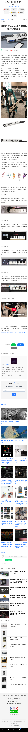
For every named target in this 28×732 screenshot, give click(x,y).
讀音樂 (2, 20)
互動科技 (21, 12)
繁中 (13, 4)
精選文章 (7, 9)
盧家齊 (6, 50)
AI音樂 (14, 15)
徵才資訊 (17, 695)
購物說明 (23, 695)
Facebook (20, 344)
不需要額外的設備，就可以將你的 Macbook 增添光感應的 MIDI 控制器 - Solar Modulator (18, 581)
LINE (13, 344)
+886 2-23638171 (14, 701)
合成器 (7, 12)
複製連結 (14, 348)
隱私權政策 (11, 725)
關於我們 (4, 695)
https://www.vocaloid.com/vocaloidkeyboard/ (13, 332)
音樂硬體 (22, 9)
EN (16, 4)
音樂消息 (14, 12)
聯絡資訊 (10, 695)
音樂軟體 (14, 9)
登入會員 (8, 560)
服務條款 (17, 725)
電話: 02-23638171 (14, 6)
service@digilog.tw (15, 703)
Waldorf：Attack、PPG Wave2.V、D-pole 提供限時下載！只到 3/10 (18, 613)
